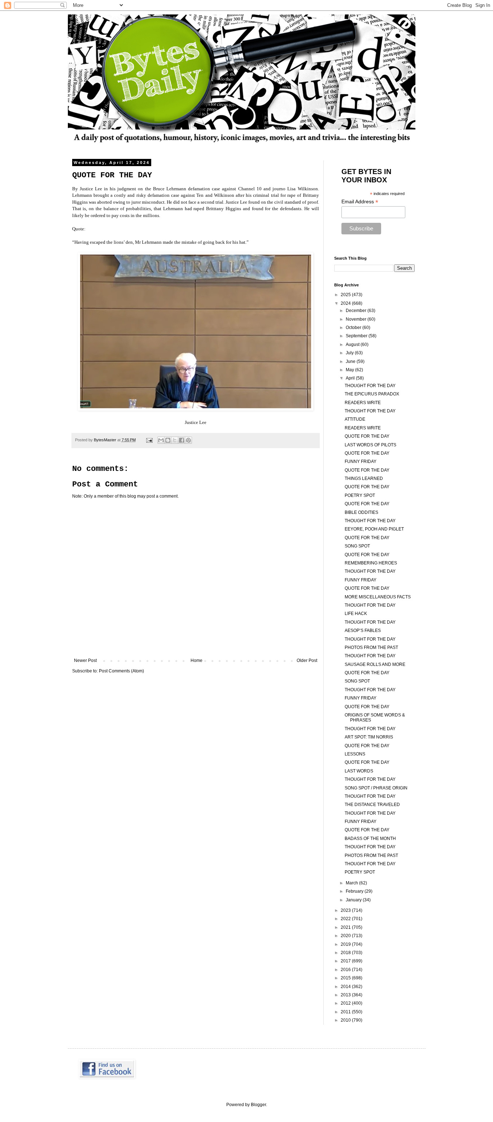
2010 (346, 1020)
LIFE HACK (356, 613)
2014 (346, 986)
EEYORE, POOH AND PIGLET (374, 529)
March (352, 882)
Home (196, 660)
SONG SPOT (357, 546)
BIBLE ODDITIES (361, 512)
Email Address (359, 201)
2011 (346, 1011)
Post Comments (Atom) (121, 670)
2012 (346, 1003)
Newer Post (85, 660)
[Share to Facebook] (181, 440)
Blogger (258, 1104)
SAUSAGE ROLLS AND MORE (375, 664)
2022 (346, 918)
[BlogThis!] (167, 440)
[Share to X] (174, 440)
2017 (346, 960)
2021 (346, 927)
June (351, 361)
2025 (346, 294)
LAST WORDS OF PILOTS (370, 444)
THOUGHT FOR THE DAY (370, 385)
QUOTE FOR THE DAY (367, 436)
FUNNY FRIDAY (360, 461)
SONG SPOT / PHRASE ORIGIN (376, 787)
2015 (346, 977)
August (353, 344)
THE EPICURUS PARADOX (372, 394)
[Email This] (161, 440)
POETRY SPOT (360, 495)
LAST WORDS (359, 771)
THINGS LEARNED (364, 478)
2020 (346, 935)
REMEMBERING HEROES (371, 563)
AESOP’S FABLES (363, 630)
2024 (346, 303)
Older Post (307, 660)
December (356, 310)
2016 (346, 969)
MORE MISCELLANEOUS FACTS (378, 596)
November (356, 319)
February (355, 891)
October (354, 327)
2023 (346, 910)
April (351, 378)
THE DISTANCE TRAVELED (372, 804)
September (357, 335)
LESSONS (355, 754)
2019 (346, 944)
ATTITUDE (355, 419)
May (350, 369)
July (350, 352)
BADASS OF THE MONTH (370, 838)
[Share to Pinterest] (188, 440)
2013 (346, 994)
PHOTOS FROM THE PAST (371, 647)
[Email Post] (149, 440)
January (354, 899)
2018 (346, 952)
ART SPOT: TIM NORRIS (369, 737)
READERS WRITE (363, 402)
